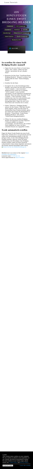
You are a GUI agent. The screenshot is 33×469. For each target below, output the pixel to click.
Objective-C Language (22, 33)
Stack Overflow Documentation (15, 153)
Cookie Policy (13, 462)
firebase (17, 29)
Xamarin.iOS (16, 39)
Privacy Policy (24, 462)
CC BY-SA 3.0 (15, 156)
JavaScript (7, 33)
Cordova (8, 29)
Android (10, 26)
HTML (25, 29)
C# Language (21, 26)
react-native (9, 36)
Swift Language (22, 36)
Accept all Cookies (7, 465)
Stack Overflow (20, 157)
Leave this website (25, 465)
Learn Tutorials (10, 2)
